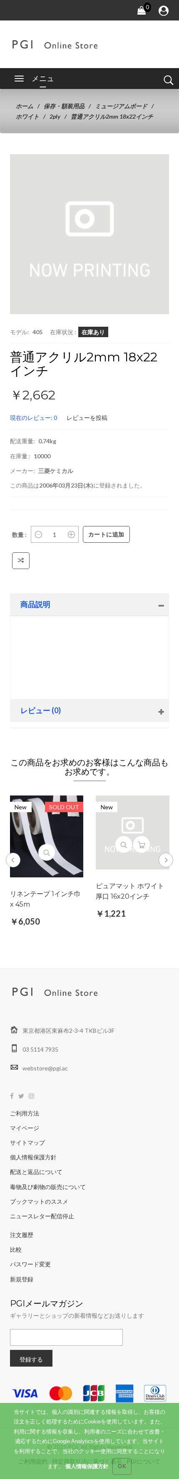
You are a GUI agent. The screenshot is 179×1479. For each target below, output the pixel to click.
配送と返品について (36, 1171)
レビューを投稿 (87, 417)
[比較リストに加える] (21, 560)
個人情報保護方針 (33, 1157)
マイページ (24, 1127)
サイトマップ (27, 1142)
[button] (150, 173)
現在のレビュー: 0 (33, 417)
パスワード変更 (30, 1264)
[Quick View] (46, 852)
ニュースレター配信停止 (42, 1216)
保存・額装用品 (64, 105)
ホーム (24, 105)
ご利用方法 (24, 1113)
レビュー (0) (40, 710)
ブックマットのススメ (39, 1201)
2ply (55, 116)
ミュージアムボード (121, 105)
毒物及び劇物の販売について (48, 1186)
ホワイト (27, 116)
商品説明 (35, 604)
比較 (16, 1249)
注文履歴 (21, 1234)
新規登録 (21, 1279)
